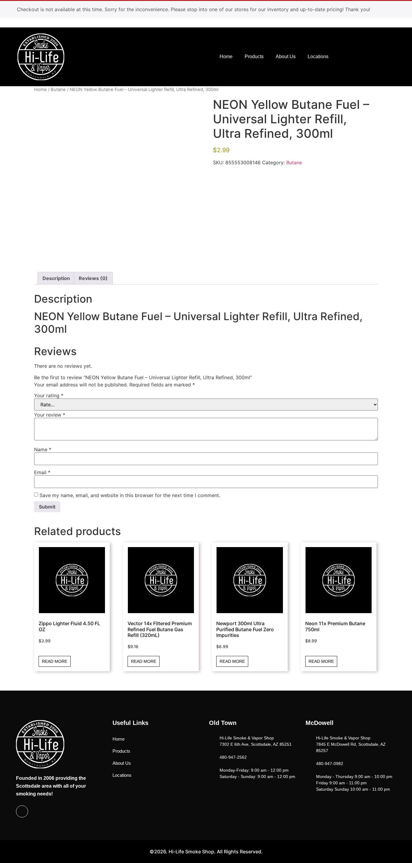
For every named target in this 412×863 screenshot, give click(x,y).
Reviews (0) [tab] (93, 278)
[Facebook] (22, 811)
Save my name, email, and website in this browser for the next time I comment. (130, 495)
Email (42, 472)
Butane (58, 89)
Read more (54, 661)
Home (226, 56)
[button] (368, 56)
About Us (286, 56)
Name (42, 449)
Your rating (48, 395)
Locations (318, 56)
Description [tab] (56, 278)
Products (254, 56)
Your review (49, 414)
